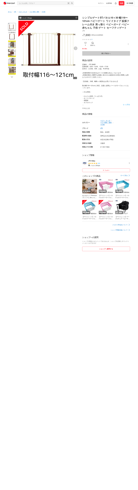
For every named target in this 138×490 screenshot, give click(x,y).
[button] (68, 3)
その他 (43, 11)
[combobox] (45, 3)
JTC (15, 11)
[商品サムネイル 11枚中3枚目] (12, 44)
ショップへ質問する (106, 249)
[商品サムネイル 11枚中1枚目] (12, 27)
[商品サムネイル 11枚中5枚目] (12, 62)
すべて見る (124, 175)
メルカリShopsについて (120, 225)
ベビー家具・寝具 (34, 11)
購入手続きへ (106, 53)
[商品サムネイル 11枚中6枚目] (12, 71)
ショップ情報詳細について (119, 230)
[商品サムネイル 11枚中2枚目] (12, 36)
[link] (125, 175)
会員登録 (109, 3)
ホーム (10, 11)
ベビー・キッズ (23, 11)
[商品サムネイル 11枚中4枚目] (12, 53)
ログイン (101, 3)
